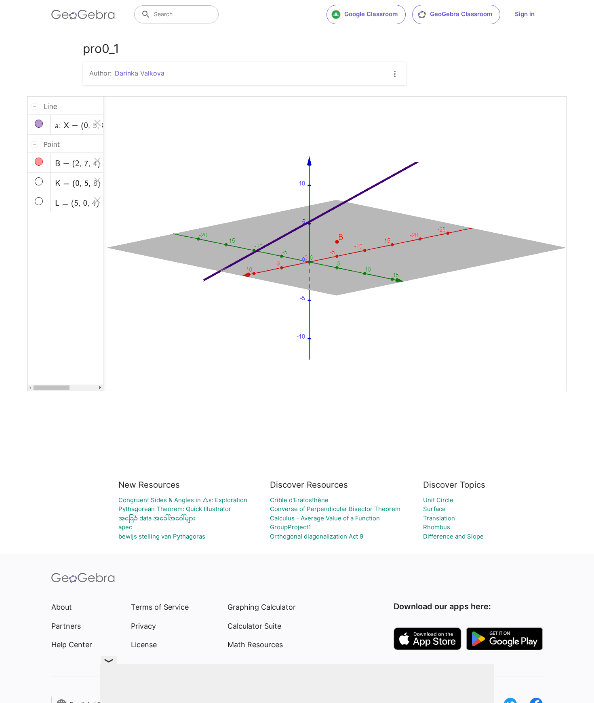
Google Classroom (371, 14)
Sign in (525, 14)
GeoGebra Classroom (461, 14)
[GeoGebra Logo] (83, 14)
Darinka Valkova (139, 73)
